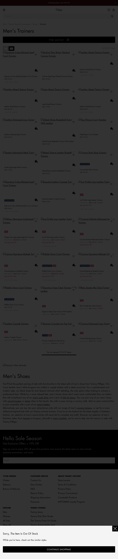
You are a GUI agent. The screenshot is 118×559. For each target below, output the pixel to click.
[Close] (115, 528)
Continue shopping (59, 550)
